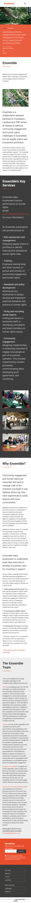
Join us (7, 877)
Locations (8, 880)
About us (7, 874)
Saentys (15, 901)
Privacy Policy (21, 899)
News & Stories (10, 885)
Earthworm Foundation (10, 766)
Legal (16, 899)
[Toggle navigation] (25, 3)
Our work (8, 870)
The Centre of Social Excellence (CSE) (15, 787)
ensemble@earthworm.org (15, 214)
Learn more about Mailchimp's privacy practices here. (15, 859)
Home (4, 28)
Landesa (5, 724)
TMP (4, 687)
